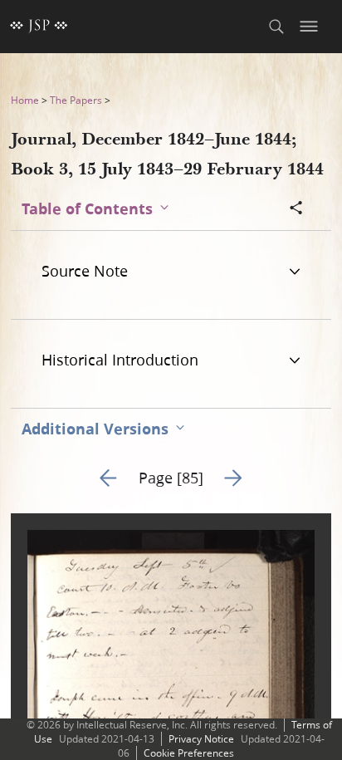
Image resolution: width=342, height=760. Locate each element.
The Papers (76, 100)
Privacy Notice (201, 739)
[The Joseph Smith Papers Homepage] (39, 26)
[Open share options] (296, 209)
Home (25, 100)
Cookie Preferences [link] (189, 753)
